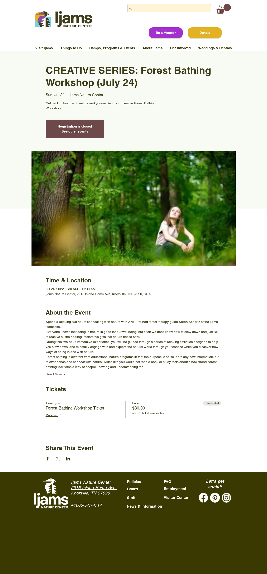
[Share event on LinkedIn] (68, 458)
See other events (75, 131)
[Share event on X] (58, 458)
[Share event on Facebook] (48, 458)
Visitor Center (176, 497)
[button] (223, 9)
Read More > (55, 374)
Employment (175, 489)
